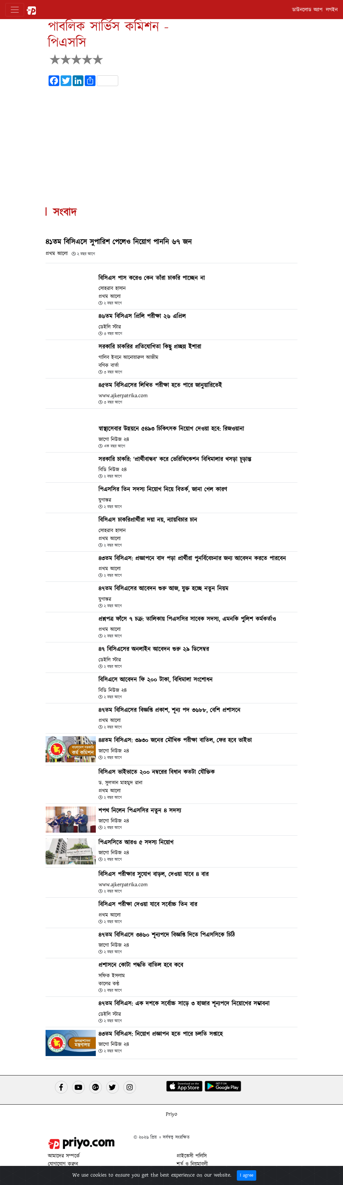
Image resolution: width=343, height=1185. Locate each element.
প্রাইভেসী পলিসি (192, 1156)
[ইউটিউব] (78, 1087)
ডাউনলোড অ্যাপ (307, 9)
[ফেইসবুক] (61, 1087)
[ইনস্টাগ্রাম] (129, 1087)
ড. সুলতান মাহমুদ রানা (120, 782)
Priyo (171, 1114)
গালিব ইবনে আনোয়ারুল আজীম (128, 357)
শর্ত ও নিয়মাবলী (192, 1164)
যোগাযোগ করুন (63, 1164)
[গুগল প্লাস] (95, 1087)
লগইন (332, 9)
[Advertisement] (171, 138)
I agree (246, 1175)
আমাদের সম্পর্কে (64, 1156)
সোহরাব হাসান (112, 288)
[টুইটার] (112, 1087)
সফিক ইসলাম (111, 975)
